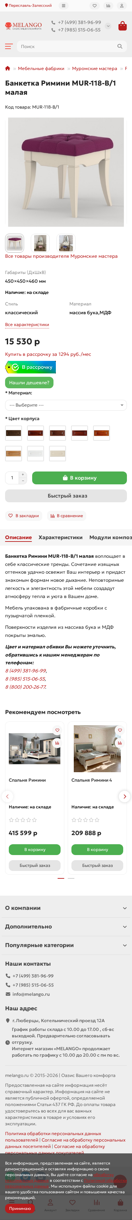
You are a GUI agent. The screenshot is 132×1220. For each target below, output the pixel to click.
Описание (18, 537)
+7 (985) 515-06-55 (79, 30)
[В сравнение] (57, 743)
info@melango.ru (31, 994)
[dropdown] (64, 5)
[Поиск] (120, 46)
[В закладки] (57, 730)
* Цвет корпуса (22, 418)
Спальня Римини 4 (91, 780)
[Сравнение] (108, 5)
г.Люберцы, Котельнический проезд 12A (59, 1020)
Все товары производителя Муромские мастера (61, 256)
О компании (23, 908)
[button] (7, 796)
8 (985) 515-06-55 (25, 679)
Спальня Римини (27, 780)
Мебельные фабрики (41, 68)
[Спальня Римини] (35, 748)
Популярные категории (39, 945)
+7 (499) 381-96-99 (79, 22)
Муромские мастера (94, 68)
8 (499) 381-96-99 (25, 671)
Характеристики (61, 537)
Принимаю (20, 1208)
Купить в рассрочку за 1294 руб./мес (48, 354)
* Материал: (18, 393)
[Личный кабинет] (122, 5)
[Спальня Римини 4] (97, 748)
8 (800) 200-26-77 (25, 687)
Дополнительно (28, 926)
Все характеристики (27, 324)
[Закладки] (94, 5)
